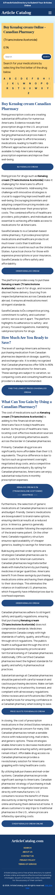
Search (46, 57)
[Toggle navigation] (50, 13)
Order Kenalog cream (27, 271)
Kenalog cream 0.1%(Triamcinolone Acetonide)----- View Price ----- (28, 491)
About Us (27, 852)
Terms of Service (27, 864)
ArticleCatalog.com (27, 841)
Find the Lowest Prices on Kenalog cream (27, 390)
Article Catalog (16, 12)
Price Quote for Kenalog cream (27, 711)
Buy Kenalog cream (27, 167)
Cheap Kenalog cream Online (27, 823)
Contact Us (27, 856)
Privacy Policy (27, 860)
